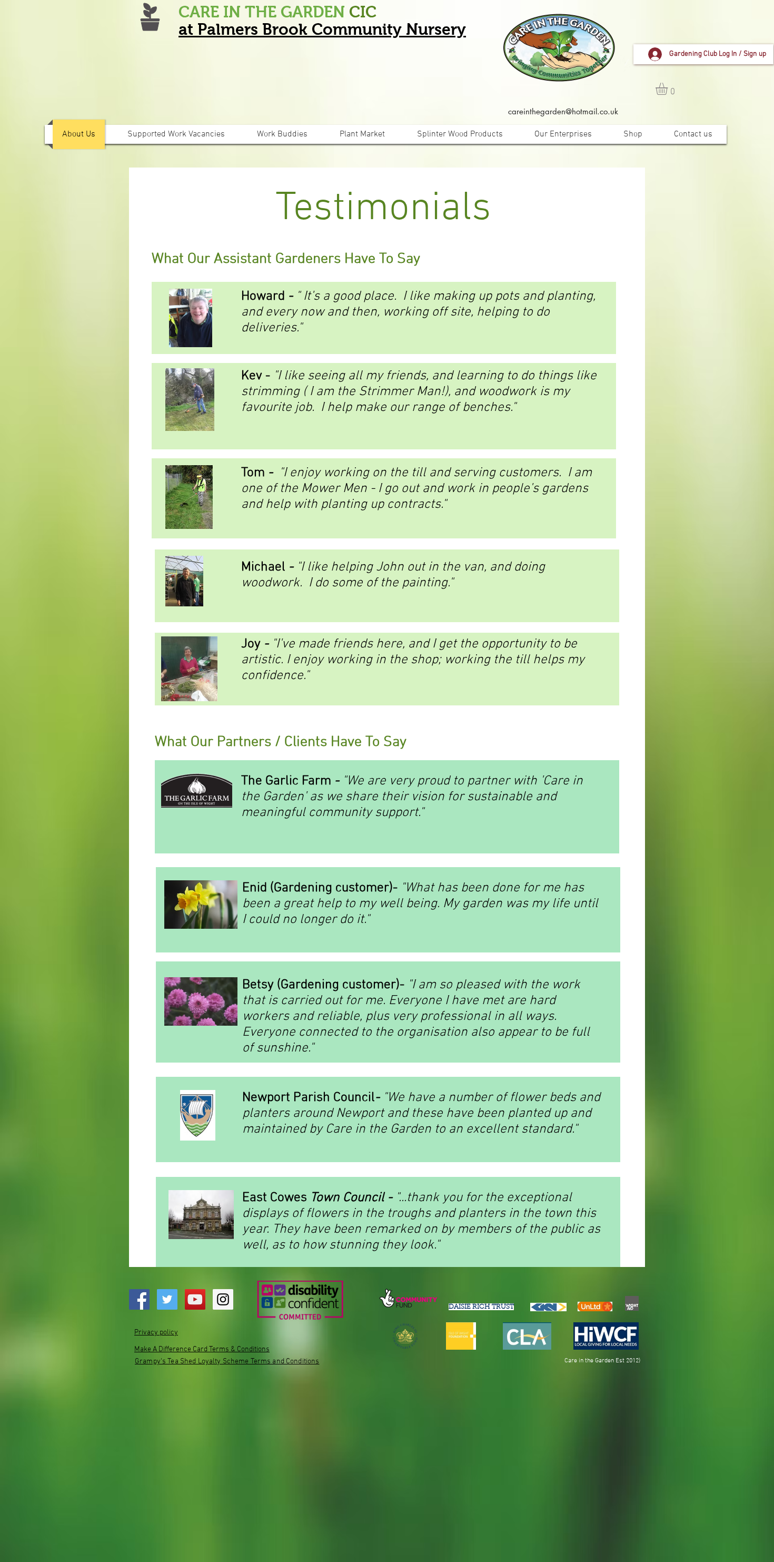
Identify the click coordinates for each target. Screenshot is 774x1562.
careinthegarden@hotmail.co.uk (563, 111)
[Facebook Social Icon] (139, 1299)
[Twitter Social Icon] (167, 1299)
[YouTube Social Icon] (195, 1299)
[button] (669, 89)
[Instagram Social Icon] (223, 1299)
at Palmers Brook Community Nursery (322, 29)
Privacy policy (156, 1332)
